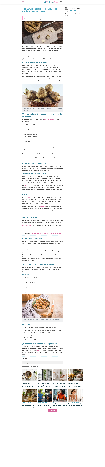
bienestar (39, 350)
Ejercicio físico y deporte (43, 402)
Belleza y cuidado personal (74, 402)
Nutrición (28, 5)
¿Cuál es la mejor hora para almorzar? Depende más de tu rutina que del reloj (60, 405)
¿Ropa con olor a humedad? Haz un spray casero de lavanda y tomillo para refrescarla (29, 385)
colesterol (37, 245)
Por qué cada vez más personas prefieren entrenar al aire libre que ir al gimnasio (45, 405)
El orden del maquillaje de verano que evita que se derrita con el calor (75, 405)
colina (46, 154)
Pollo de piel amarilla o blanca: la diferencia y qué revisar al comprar (74, 385)
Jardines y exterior (26, 402)
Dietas (23, 5)
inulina (25, 185)
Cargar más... (52, 410)
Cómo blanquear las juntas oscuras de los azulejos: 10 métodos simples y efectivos (59, 385)
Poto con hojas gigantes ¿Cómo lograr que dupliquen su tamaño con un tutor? (45, 385)
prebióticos (27, 197)
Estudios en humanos (27, 225)
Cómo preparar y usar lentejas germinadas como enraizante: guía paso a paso (29, 405)
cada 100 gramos (49, 119)
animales (53, 227)
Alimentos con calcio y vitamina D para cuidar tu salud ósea (46, 233)
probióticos (43, 206)
